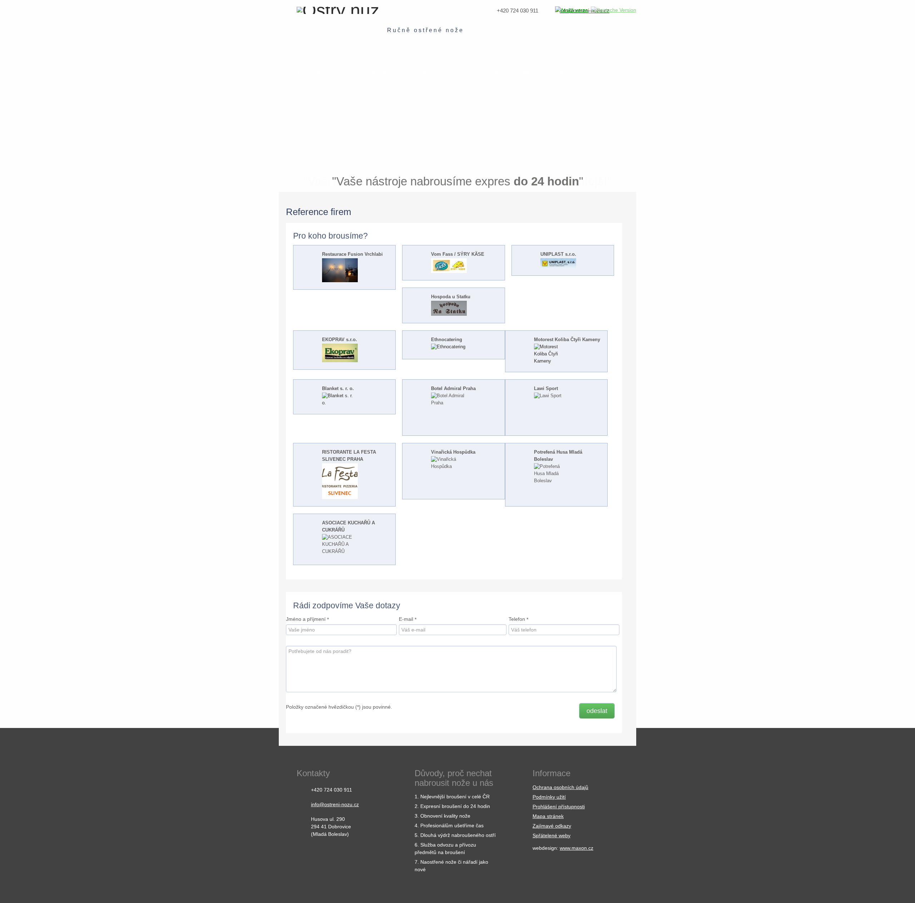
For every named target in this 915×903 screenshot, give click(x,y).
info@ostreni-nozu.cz (335, 804)
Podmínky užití (549, 797)
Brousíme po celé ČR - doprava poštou (629, 79)
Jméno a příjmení (306, 619)
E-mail (406, 619)
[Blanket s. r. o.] (340, 399)
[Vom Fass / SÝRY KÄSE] (449, 265)
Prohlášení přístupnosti (559, 806)
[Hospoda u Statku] (449, 307)
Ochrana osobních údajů (560, 787)
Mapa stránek (548, 816)
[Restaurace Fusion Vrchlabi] (340, 270)
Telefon (517, 619)
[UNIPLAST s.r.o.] (558, 262)
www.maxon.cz (576, 848)
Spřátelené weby (551, 835)
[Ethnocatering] (449, 347)
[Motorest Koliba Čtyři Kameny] (552, 353)
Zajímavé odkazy (552, 826)
